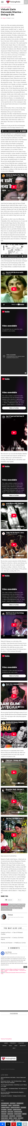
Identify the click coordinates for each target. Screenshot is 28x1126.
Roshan (22, 906)
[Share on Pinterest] (13, 1124)
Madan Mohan (4, 906)
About (14, 1048)
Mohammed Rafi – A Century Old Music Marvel (12, 938)
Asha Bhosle (12, 1103)
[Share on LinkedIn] (19, 1124)
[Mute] (21, 131)
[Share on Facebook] (2, 1124)
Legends (6, 1043)
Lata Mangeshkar (5, 1103)
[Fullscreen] (25, 256)
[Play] (3, 131)
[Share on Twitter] (8, 1124)
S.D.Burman (3, 908)
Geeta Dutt (20, 1118)
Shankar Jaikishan (11, 908)
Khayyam (14, 904)
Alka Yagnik (23, 1107)
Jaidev (10, 904)
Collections (21, 1043)
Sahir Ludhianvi (4, 1116)
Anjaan (12, 1120)
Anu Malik (10, 1109)
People (10, 1045)
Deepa (4, 18)
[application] (14, 131)
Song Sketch (13, 1043)
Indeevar (24, 1114)
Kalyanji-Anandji (17, 1114)
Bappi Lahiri (10, 1111)
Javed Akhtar (12, 1116)
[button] (14, 250)
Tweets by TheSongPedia (6, 1038)
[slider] (24, 131)
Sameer (9, 1105)
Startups (4, 1045)
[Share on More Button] (24, 1124)
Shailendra (3, 1114)
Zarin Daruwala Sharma (6, 910)
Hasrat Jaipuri (4, 1118)
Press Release (23, 1045)
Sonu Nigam (17, 1120)
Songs (15, 1045)
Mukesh (10, 1118)
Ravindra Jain (17, 906)
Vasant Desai (19, 908)
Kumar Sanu (3, 1111)
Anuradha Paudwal (5, 1120)
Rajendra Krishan (18, 1111)
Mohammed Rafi (20, 1103)
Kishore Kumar (16, 1105)
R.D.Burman (10, 906)
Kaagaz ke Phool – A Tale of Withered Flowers (12, 933)
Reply (25, 967)
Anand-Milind (10, 1114)
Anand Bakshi (4, 1105)
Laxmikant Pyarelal (21, 904)
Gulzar (15, 1118)
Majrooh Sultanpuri (15, 1107)
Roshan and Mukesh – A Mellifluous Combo (13, 942)
